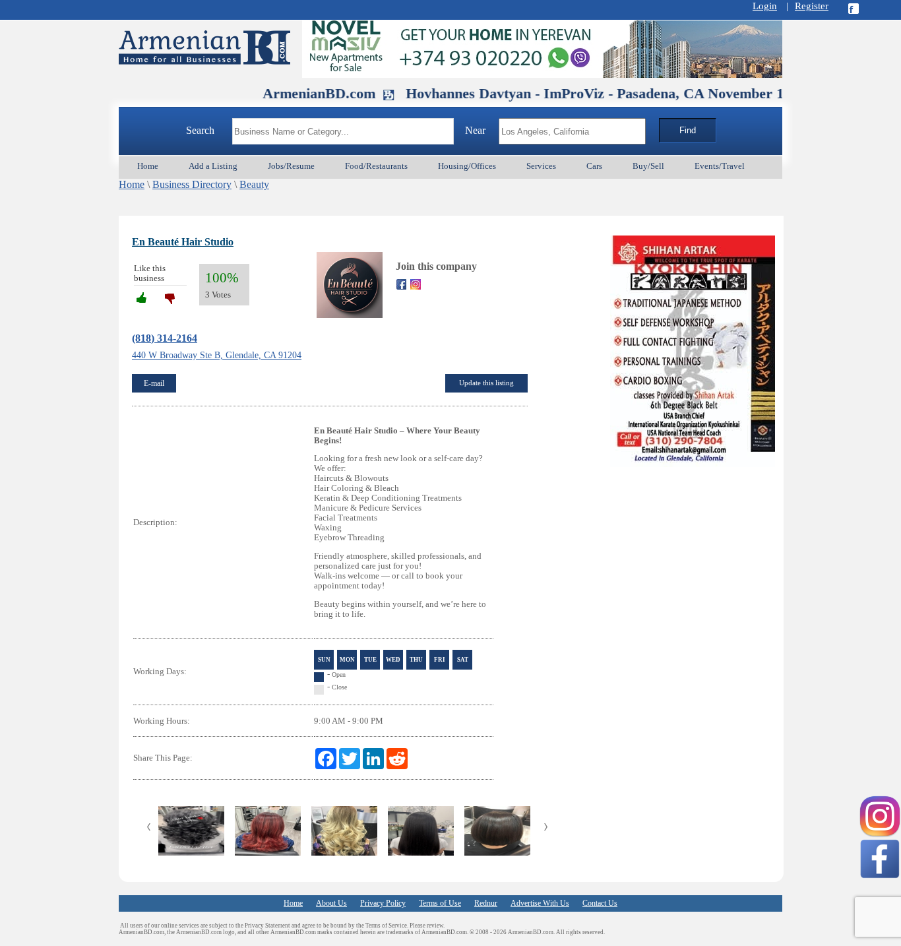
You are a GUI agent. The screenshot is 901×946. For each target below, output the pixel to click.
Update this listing (486, 383)
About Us (331, 903)
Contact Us (599, 903)
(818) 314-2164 (164, 338)
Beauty (254, 184)
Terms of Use (440, 903)
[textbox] (343, 131)
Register (811, 6)
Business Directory (192, 184)
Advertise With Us (540, 903)
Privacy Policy (383, 903)
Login (765, 6)
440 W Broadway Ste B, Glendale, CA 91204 (216, 355)
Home (131, 184)
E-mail (154, 383)
